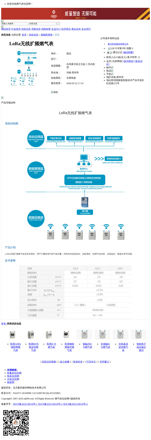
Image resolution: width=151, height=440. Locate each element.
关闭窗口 (104, 361)
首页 (24, 35)
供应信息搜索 (49, 361)
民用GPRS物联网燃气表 (15, 347)
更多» (4, 323)
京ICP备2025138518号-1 (25, 404)
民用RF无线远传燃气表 (34, 347)
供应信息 (33, 35)
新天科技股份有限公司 (118, 44)
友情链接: (12, 370)
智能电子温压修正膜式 (141, 347)
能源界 (10, 382)
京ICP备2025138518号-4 (75, 404)
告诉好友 (78, 361)
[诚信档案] (128, 52)
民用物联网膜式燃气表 (69, 347)
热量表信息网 (14, 373)
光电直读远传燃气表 (123, 347)
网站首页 (6, 29)
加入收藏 (64, 361)
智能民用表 (46, 35)
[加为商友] (128, 61)
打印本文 (91, 361)
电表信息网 (13, 376)
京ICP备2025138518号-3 (50, 404)
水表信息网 (13, 379)
